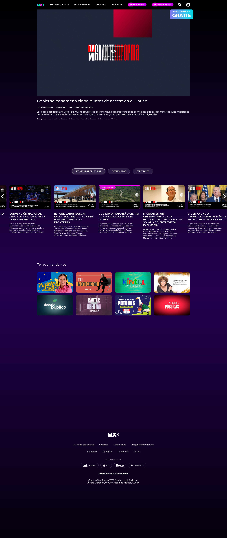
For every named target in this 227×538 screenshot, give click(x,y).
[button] (188, 5)
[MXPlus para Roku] (120, 465)
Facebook (123, 451)
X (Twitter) (107, 451)
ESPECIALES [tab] (143, 171)
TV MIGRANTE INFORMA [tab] (88, 171)
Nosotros (103, 444)
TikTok (136, 451)
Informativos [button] (58, 5)
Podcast (101, 5)
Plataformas (119, 444)
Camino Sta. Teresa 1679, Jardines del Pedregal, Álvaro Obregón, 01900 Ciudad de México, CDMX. (113, 481)
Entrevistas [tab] (118, 171)
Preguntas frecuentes (142, 444)
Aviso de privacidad (83, 444)
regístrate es (181, 14)
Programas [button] (80, 5)
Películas (116, 5)
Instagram (92, 451)
